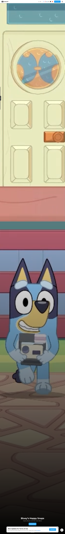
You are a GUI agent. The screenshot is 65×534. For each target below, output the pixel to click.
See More (53, 529)
